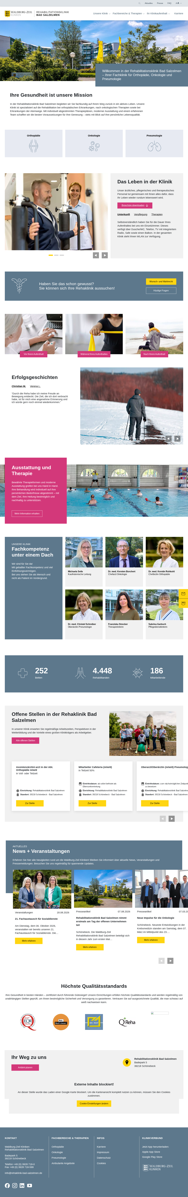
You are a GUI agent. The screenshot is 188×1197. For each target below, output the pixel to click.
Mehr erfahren (29, 941)
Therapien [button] (157, 214)
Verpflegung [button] (140, 214)
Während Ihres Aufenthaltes (94, 354)
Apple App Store (151, 1152)
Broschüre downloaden (133, 205)
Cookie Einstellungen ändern (94, 1103)
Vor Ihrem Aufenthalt (33, 354)
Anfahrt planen (25, 1067)
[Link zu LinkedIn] (22, 1185)
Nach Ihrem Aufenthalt (154, 354)
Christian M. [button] (19, 386)
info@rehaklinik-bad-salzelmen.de (23, 1173)
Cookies (101, 1163)
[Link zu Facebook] (7, 1185)
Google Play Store (152, 1157)
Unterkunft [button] (123, 214)
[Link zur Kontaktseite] (183, 593)
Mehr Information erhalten (27, 513)
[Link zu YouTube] (29, 1185)
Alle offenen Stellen (25, 740)
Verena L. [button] (35, 386)
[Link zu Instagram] (14, 1185)
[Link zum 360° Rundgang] (183, 603)
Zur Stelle (30, 803)
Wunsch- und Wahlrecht (161, 281)
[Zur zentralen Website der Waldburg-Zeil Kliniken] (162, 1168)
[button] (139, 3)
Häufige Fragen (161, 290)
